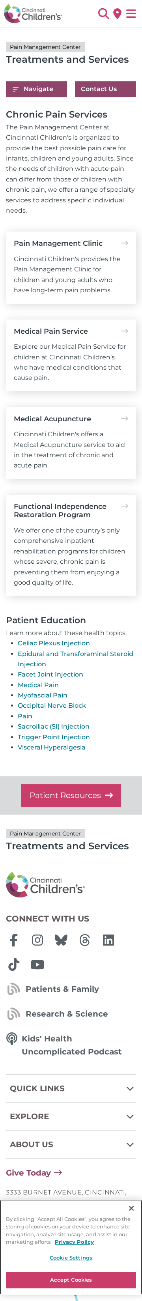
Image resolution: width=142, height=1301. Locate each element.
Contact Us (99, 89)
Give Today (28, 1173)
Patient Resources (65, 795)
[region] (71, 1247)
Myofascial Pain (42, 695)
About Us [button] (31, 1144)
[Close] (131, 1208)
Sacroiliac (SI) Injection (54, 726)
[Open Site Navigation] (131, 13)
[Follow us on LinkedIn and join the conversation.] (108, 940)
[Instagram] (37, 940)
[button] (103, 13)
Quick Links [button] (37, 1088)
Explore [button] (29, 1116)
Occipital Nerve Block (52, 705)
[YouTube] (37, 964)
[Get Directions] (117, 13)
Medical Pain (38, 685)
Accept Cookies (71, 1280)
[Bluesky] (61, 940)
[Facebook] (14, 940)
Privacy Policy (74, 1242)
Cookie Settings (71, 1257)
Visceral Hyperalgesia (52, 747)
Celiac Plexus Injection (54, 643)
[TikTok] (14, 964)
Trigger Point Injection (54, 737)
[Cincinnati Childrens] (71, 885)
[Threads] (85, 940)
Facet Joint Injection (50, 674)
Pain (25, 716)
